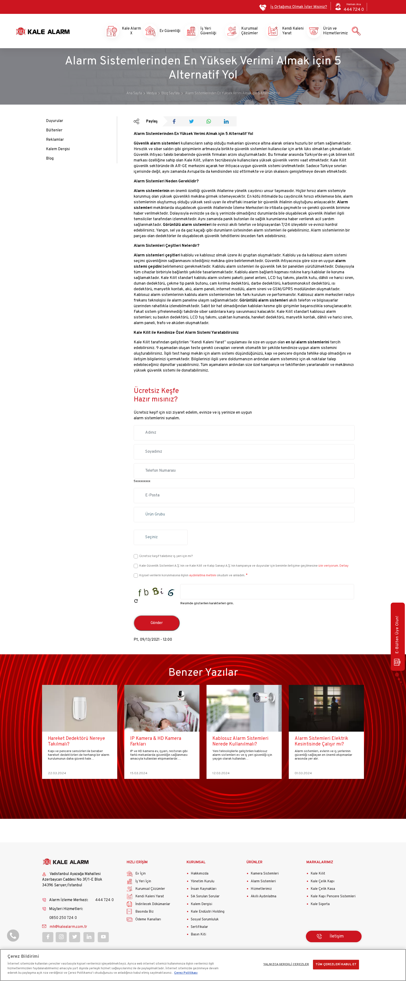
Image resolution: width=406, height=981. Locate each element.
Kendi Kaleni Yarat (290, 31)
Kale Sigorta (320, 904)
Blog (50, 158)
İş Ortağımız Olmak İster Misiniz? (298, 7)
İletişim (337, 936)
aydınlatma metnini (202, 575)
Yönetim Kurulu (202, 881)
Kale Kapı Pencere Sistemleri (333, 896)
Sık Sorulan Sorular (205, 896)
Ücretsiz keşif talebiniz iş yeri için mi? (166, 556)
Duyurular (54, 121)
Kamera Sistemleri (265, 873)
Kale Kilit (318, 873)
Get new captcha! (136, 601)
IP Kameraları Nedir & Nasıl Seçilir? (323, 741)
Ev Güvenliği (168, 31)
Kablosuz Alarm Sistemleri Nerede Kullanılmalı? (158, 741)
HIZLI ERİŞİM (137, 862)
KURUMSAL (196, 862)
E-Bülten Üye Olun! (397, 635)
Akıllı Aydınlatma (263, 896)
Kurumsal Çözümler (249, 31)
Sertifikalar (199, 927)
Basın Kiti (198, 934)
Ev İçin (140, 873)
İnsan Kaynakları (203, 889)
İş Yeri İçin (143, 881)
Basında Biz (144, 912)
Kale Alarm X (127, 31)
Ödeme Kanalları (148, 919)
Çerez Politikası (186, 973)
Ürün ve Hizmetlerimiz (331, 31)
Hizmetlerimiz (261, 889)
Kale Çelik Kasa (323, 889)
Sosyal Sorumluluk (205, 919)
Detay (343, 566)
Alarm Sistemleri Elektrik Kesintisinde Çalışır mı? (239, 741)
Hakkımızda (199, 873)
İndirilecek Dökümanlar (152, 904)
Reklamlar (55, 139)
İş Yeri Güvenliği (208, 31)
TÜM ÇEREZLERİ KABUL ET (336, 964)
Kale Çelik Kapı (322, 881)
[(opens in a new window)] (48, 937)
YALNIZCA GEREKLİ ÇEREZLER (286, 964)
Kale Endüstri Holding (207, 912)
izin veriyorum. (328, 566)
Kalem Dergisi (58, 149)
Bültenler (54, 130)
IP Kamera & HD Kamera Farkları (73, 741)
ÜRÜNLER (254, 862)
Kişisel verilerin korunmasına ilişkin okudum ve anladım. (192, 575)
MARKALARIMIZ (319, 862)
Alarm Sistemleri (263, 881)
